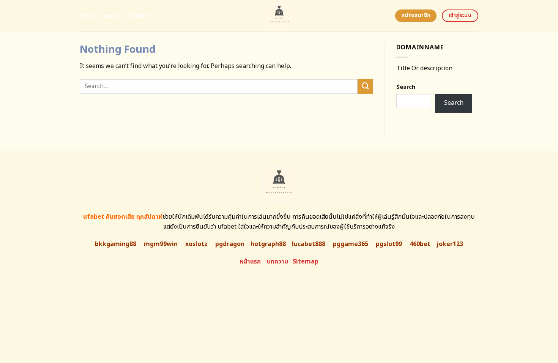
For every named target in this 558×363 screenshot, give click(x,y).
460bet (420, 244)
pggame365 (350, 244)
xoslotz (196, 244)
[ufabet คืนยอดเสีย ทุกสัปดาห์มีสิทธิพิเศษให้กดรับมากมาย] (279, 16)
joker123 (450, 244)
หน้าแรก (89, 16)
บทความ (112, 16)
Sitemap (137, 16)
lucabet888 (308, 244)
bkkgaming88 (115, 244)
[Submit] (365, 86)
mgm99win (161, 244)
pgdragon (229, 244)
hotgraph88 (268, 244)
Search (405, 87)
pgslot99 (389, 244)
